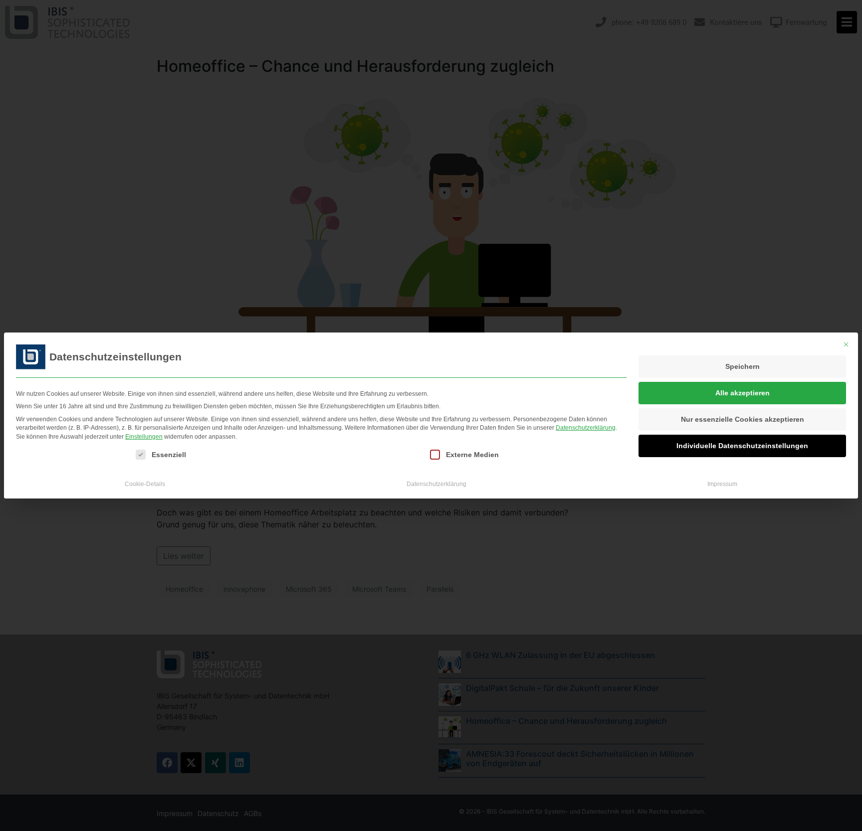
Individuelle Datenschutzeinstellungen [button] (742, 446)
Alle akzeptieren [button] (742, 393)
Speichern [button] (742, 366)
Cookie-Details (145, 484)
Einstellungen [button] (144, 436)
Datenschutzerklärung (586, 427)
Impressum (722, 484)
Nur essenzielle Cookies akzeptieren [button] (742, 419)
